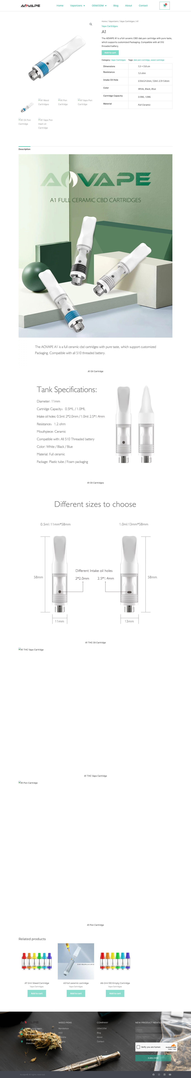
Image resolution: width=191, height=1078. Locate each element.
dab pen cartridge (142, 60)
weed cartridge (157, 60)
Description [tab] (24, 149)
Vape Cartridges (127, 21)
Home (60, 5)
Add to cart (110, 52)
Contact (143, 5)
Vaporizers (76, 5)
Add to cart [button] (37, 993)
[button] (90, 24)
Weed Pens (65, 1022)
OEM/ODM (98, 5)
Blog (115, 5)
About (128, 5)
